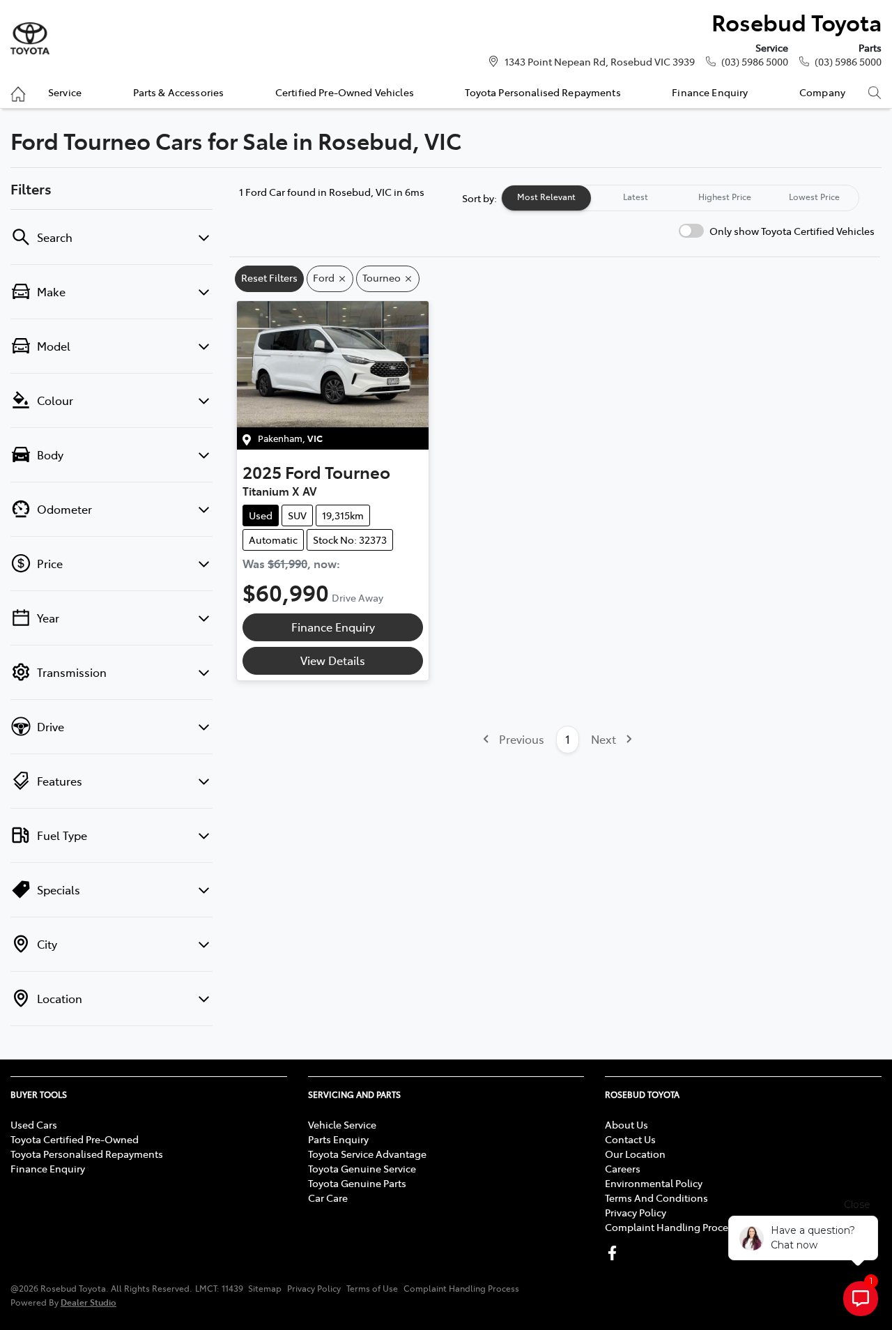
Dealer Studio (88, 1302)
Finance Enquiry (710, 92)
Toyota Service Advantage (367, 1154)
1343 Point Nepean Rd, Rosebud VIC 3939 (600, 61)
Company (822, 92)
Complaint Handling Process (671, 1227)
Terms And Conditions (656, 1198)
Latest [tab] (635, 196)
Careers (622, 1168)
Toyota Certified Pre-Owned (74, 1139)
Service (65, 92)
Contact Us (630, 1139)
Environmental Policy (653, 1183)
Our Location (635, 1154)
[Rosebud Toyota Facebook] (615, 1253)
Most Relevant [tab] (546, 196)
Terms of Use (372, 1288)
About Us (626, 1124)
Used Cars (33, 1124)
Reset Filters (269, 277)
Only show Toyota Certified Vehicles (792, 231)
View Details (332, 660)
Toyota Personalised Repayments (542, 92)
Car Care (328, 1198)
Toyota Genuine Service (362, 1168)
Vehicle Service (342, 1124)
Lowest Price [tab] (814, 196)
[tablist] (680, 198)
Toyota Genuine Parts (357, 1183)
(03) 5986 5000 (754, 61)
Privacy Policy (635, 1212)
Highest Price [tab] (724, 196)
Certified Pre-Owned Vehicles (344, 92)
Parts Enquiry (338, 1139)
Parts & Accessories (178, 92)
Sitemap (265, 1288)
